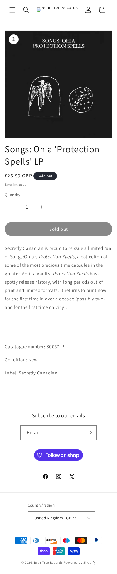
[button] (12, 10)
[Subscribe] (89, 432)
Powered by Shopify (80, 562)
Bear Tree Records (48, 562)
